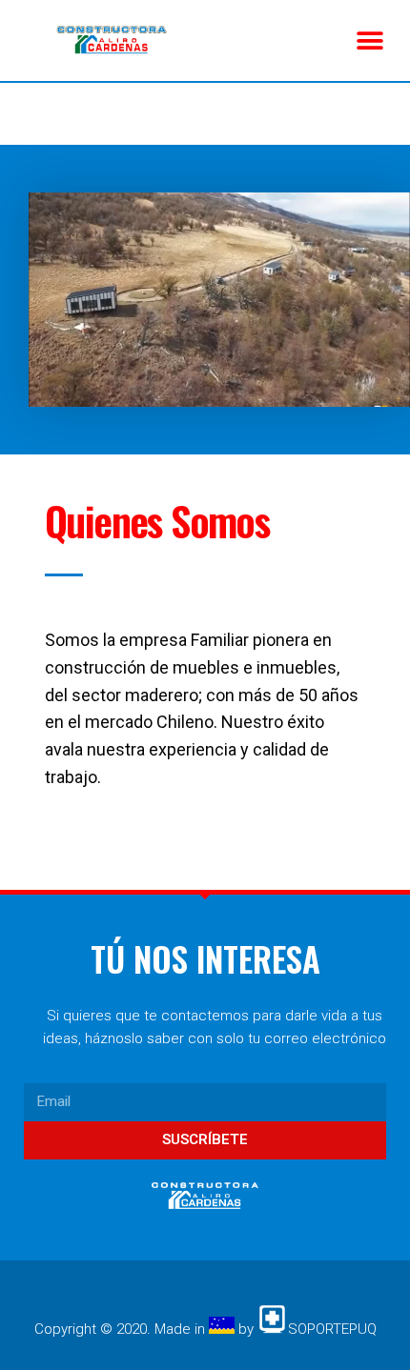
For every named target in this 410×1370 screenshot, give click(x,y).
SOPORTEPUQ (332, 1329)
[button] (369, 40)
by (246, 1329)
